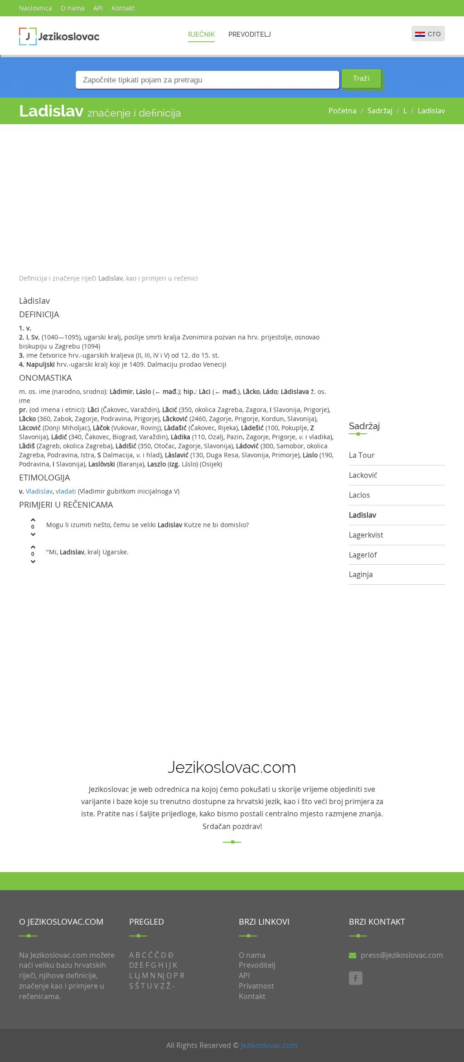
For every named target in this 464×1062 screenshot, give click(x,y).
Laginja (361, 574)
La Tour (362, 455)
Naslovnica (35, 8)
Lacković (363, 475)
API (98, 8)
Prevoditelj (249, 34)
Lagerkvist (366, 535)
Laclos (359, 495)
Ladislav (431, 111)
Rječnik (201, 34)
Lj (137, 975)
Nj (160, 975)
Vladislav (39, 491)
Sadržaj (379, 111)
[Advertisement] (177, 196)
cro (434, 33)
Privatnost (256, 986)
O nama (73, 8)
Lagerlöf (363, 555)
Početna (343, 111)
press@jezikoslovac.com (402, 955)
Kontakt (123, 8)
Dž (133, 965)
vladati (66, 491)
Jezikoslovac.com (269, 1045)
